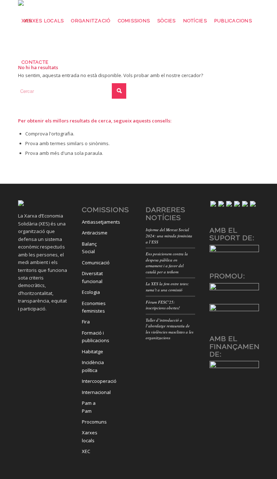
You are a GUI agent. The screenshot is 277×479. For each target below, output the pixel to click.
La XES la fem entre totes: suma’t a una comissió (167, 286)
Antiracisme (93, 232)
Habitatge (92, 351)
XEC (86, 451)
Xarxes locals (89, 436)
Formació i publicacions (93, 337)
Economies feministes (93, 307)
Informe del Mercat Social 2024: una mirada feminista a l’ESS (169, 235)
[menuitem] (42, 20)
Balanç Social (89, 248)
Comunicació (93, 262)
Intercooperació (93, 381)
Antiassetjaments (93, 222)
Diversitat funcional (92, 277)
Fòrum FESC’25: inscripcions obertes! (163, 305)
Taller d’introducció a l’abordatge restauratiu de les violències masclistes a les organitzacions (169, 329)
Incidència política (93, 366)
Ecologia (91, 292)
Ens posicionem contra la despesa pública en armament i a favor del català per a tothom (167, 262)
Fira (86, 321)
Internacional (93, 392)
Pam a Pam (89, 407)
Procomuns (93, 421)
